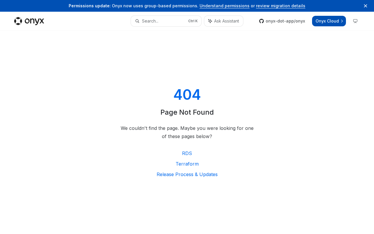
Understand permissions (225, 5)
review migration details (280, 5)
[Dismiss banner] (365, 6)
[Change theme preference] (355, 21)
